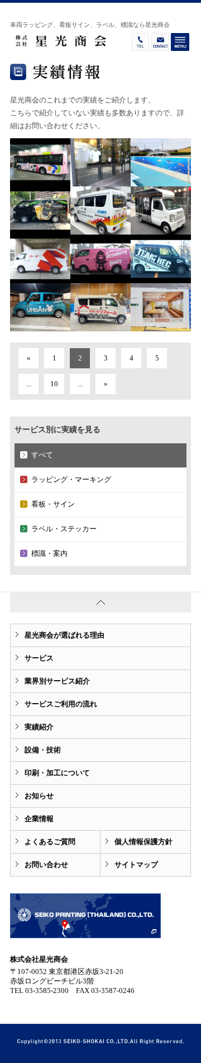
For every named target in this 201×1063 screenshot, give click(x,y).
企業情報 (39, 818)
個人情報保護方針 (143, 841)
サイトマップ (136, 864)
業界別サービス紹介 (57, 681)
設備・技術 (43, 750)
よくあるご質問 (50, 841)
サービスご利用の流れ (61, 704)
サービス (39, 658)
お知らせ (39, 796)
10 (54, 384)
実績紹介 (39, 727)
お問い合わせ (46, 864)
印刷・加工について (57, 773)
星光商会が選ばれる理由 (64, 635)
